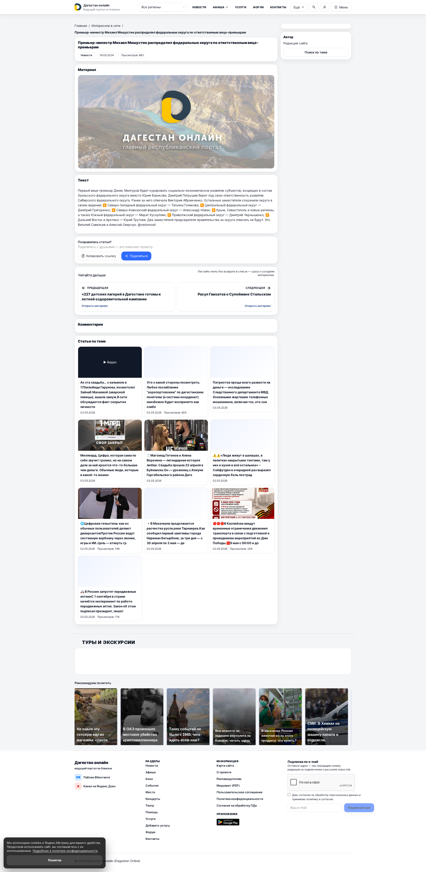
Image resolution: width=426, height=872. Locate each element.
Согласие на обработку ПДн (237, 805)
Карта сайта (225, 765)
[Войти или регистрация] (324, 7)
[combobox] (161, 7)
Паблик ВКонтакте (93, 777)
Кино (149, 779)
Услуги (240, 7)
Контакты (278, 7)
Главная (81, 26)
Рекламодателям (229, 779)
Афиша (218, 7)
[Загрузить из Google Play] (228, 822)
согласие (327, 799)
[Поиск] (314, 7)
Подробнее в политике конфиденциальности (65, 850)
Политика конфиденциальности (240, 799)
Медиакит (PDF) (228, 785)
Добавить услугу (158, 825)
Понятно (54, 860)
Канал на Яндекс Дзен (96, 786)
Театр (150, 805)
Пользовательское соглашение (239, 792)
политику (312, 799)
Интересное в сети (106, 26)
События (152, 785)
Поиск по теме (316, 52)
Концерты (153, 799)
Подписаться (359, 807)
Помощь (152, 812)
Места (150, 792)
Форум (258, 7)
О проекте (224, 772)
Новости (199, 7)
